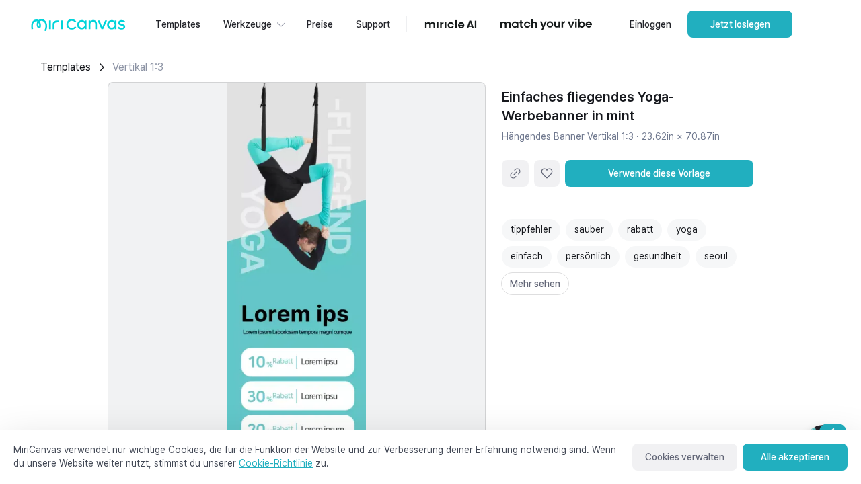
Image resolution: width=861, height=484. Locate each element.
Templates (65, 67)
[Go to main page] (78, 28)
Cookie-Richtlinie (276, 463)
